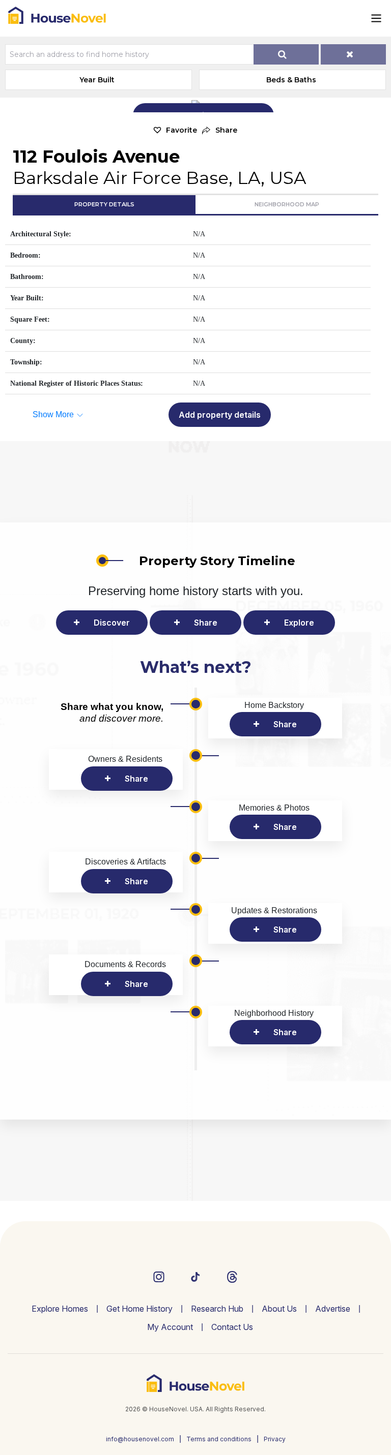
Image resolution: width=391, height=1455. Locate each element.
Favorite (181, 130)
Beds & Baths (291, 79)
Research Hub (217, 1309)
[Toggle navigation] (376, 18)
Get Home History (139, 1309)
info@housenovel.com (140, 1439)
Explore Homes (60, 1309)
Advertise (332, 1309)
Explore (299, 622)
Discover (112, 622)
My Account (170, 1327)
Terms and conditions (219, 1439)
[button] (219, 130)
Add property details (220, 415)
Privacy (275, 1439)
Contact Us (232, 1327)
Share (205, 622)
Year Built (97, 79)
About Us (279, 1309)
